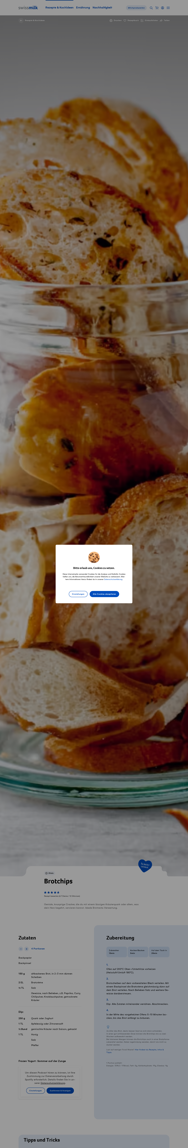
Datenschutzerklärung (113, 579)
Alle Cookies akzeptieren (104, 594)
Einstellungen (78, 594)
